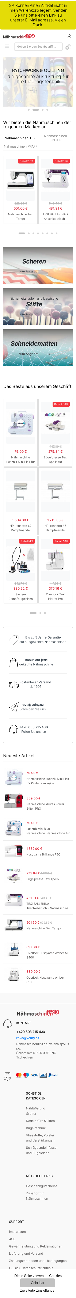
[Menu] (7, 46)
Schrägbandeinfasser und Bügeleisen (42, 1150)
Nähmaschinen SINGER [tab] (55, 138)
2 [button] (36, 110)
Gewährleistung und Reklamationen (35, 1246)
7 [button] (52, 233)
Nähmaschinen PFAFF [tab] (20, 146)
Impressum (17, 1232)
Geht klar (37, 1283)
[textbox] (38, 46)
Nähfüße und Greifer (35, 1110)
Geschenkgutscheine (42, 1186)
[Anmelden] (69, 36)
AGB (12, 1239)
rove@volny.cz (27, 1038)
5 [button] (42, 233)
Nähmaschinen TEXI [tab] (21, 138)
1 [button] (29, 110)
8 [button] (56, 233)
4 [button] (47, 110)
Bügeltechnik (36, 1128)
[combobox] (38, 46)
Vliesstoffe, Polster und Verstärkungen (40, 1137)
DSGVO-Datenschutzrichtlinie (31, 1268)
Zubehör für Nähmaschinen (37, 1195)
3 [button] (42, 110)
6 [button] (47, 233)
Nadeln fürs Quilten (40, 1121)
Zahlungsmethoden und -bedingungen (38, 1261)
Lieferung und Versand (26, 1253)
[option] (38, 82)
